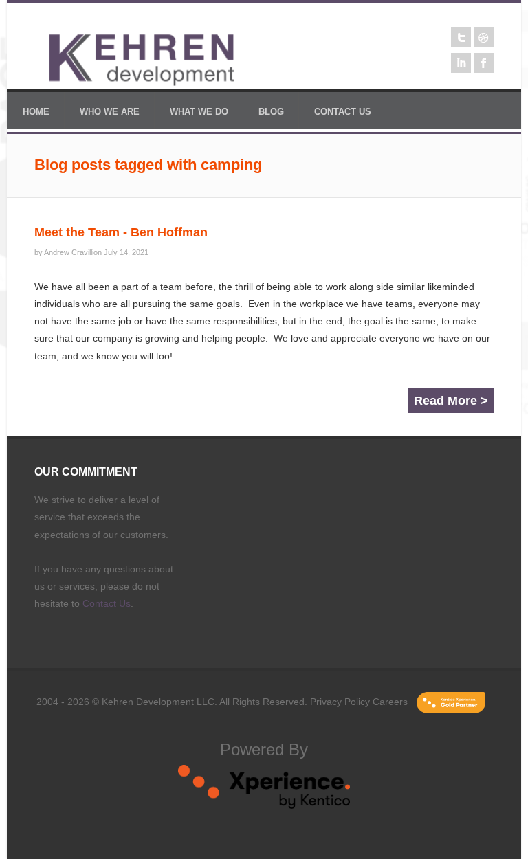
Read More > (451, 401)
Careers (390, 701)
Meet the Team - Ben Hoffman (121, 232)
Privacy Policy (340, 701)
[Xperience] (264, 805)
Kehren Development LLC (158, 701)
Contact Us (106, 603)
